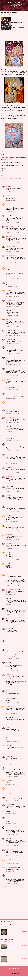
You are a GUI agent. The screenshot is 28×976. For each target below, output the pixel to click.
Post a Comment (6, 886)
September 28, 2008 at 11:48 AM (13, 614)
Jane (7, 552)
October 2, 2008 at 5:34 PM (12, 784)
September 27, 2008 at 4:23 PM (12, 571)
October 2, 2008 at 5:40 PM (12, 793)
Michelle (8, 282)
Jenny (7, 204)
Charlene (8, 875)
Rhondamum (9, 608)
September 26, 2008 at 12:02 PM (13, 375)
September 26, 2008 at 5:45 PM (12, 482)
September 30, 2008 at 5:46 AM (12, 702)
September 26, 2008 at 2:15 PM (12, 431)
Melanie (8, 215)
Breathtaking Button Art (7, 925)
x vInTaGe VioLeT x (10, 347)
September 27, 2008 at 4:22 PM (12, 559)
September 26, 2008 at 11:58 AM (13, 364)
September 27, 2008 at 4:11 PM (12, 548)
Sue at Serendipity (10, 267)
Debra (7, 817)
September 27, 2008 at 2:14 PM (12, 539)
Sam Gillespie (9, 649)
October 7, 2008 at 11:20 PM (12, 863)
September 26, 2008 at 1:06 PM (12, 389)
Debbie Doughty (9, 330)
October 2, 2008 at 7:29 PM (12, 800)
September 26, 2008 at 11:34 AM (13, 353)
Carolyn (8, 319)
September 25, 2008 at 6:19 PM (12, 264)
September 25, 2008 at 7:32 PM (12, 278)
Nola (7, 444)
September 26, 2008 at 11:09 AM (13, 335)
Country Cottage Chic (10, 849)
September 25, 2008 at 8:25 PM (12, 306)
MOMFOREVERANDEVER (11, 796)
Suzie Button (9, 357)
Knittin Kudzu (9, 827)
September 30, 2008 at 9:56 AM (12, 724)
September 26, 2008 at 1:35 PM (12, 398)
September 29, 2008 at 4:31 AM (12, 658)
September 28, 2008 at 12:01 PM (13, 637)
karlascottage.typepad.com (12, 867)
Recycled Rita (9, 674)
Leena (7, 859)
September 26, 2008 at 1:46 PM (12, 422)
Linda (7, 495)
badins (17, 970)
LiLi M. (7, 454)
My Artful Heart (9, 534)
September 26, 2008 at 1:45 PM (12, 413)
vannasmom (9, 804)
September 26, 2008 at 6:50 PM (12, 503)
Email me (11, 159)
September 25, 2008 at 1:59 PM (12, 200)
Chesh (7, 379)
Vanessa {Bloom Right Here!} (12, 226)
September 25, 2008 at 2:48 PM (12, 222)
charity (10, 178)
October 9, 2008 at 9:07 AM (12, 871)
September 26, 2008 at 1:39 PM (12, 406)
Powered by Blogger (14, 968)
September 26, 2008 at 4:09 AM (12, 326)
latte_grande (9, 409)
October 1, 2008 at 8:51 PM (12, 764)
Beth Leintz (8, 486)
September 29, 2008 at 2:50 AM (12, 646)
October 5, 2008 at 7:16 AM (12, 855)
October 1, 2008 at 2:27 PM (12, 741)
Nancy (7, 838)
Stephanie (8, 756)
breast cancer (5, 178)
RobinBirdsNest (9, 236)
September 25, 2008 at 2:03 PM (12, 211)
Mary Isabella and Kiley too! (12, 589)
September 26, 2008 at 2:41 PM (12, 463)
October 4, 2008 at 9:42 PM (12, 845)
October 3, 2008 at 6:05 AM (12, 823)
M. (6, 690)
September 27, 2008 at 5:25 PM (12, 585)
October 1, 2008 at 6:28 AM (12, 734)
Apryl (7, 640)
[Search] (26, 3)
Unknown (8, 402)
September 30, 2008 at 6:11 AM (12, 713)
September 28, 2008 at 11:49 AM (13, 624)
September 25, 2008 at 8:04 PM (12, 296)
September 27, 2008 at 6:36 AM (12, 530)
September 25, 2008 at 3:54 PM (12, 242)
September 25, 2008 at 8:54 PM (12, 315)
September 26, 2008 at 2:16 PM (12, 440)
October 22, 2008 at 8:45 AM (12, 883)
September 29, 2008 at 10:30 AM (13, 670)
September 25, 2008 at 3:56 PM (12, 251)
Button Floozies (14, 2)
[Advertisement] (14, 903)
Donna (7, 768)
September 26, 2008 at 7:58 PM (12, 521)
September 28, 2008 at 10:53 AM (13, 604)
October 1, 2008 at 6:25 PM (12, 752)
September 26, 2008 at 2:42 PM (12, 472)
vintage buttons (5, 181)
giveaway (16, 178)
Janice (7, 290)
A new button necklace (7, 939)
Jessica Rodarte (9, 300)
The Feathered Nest (10, 255)
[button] (26, 13)
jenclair (7, 368)
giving (20, 178)
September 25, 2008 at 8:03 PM (12, 286)
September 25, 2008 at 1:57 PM (12, 191)
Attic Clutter (8, 628)
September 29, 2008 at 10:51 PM (13, 686)
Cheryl (7, 186)
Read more (24, 931)
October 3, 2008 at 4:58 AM (12, 813)
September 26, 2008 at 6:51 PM (12, 511)
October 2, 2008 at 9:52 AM (12, 776)
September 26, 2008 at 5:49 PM (12, 491)
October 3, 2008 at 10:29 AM (12, 834)
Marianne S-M (9, 476)
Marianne (8, 706)
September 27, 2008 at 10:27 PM (13, 594)
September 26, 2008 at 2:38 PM (12, 450)
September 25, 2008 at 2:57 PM (12, 232)
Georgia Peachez (10, 195)
